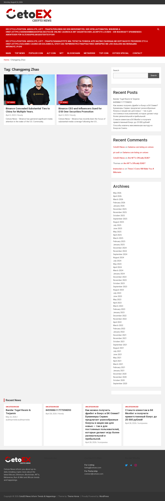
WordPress (104, 496)
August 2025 (118, 222)
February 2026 (119, 202)
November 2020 (120, 377)
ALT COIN (51, 53)
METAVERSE (89, 53)
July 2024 (117, 261)
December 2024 (119, 248)
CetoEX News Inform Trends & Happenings (37, 496)
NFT (61, 53)
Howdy (20, 115)
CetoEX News (119, 147)
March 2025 (118, 238)
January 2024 (119, 274)
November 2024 (120, 251)
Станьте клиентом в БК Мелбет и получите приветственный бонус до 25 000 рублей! (141, 415)
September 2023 (120, 286)
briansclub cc (118, 169)
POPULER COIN (36, 53)
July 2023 (117, 293)
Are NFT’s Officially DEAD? (139, 158)
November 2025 (120, 212)
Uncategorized (12, 407)
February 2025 (119, 241)
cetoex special (120, 53)
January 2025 (119, 244)
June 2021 (117, 354)
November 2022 (120, 319)
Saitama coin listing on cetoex (141, 147)
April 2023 (117, 303)
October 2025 (119, 215)
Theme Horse (73, 496)
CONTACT (137, 53)
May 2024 (117, 264)
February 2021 (119, 367)
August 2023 (118, 290)
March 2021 (118, 364)
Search (116, 70)
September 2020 (120, 383)
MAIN (8, 53)
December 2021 (119, 335)
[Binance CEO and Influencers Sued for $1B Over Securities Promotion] (82, 89)
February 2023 (119, 309)
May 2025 (117, 232)
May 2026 (117, 193)
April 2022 (117, 322)
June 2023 (117, 296)
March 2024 (118, 270)
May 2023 (117, 299)
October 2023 (119, 283)
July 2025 (117, 225)
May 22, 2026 (11, 417)
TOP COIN (103, 53)
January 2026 (119, 206)
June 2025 (117, 228)
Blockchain (73, 53)
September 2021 (120, 345)
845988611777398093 (122, 102)
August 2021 (118, 348)
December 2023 (119, 277)
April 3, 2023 (11, 115)
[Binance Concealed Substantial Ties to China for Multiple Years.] (29, 89)
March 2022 (118, 325)
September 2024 (120, 254)
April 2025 (117, 235)
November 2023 (120, 280)
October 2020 (119, 380)
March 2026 (118, 199)
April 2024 (117, 267)
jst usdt (116, 152)
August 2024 (118, 257)
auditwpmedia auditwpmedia (18, 420)
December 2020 (119, 374)
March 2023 (118, 306)
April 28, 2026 (51, 414)
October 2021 (119, 341)
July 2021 (117, 351)
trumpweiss (103, 442)
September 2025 (120, 219)
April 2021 (117, 361)
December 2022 (119, 316)
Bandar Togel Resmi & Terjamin (126, 99)
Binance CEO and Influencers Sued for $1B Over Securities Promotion (80, 110)
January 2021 (119, 370)
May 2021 (117, 358)
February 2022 (119, 328)
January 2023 (119, 312)
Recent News (13, 400)
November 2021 (120, 338)
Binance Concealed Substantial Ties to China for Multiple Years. (28, 110)
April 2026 (117, 196)
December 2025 (119, 209)
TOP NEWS (20, 53)
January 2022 (119, 332)
